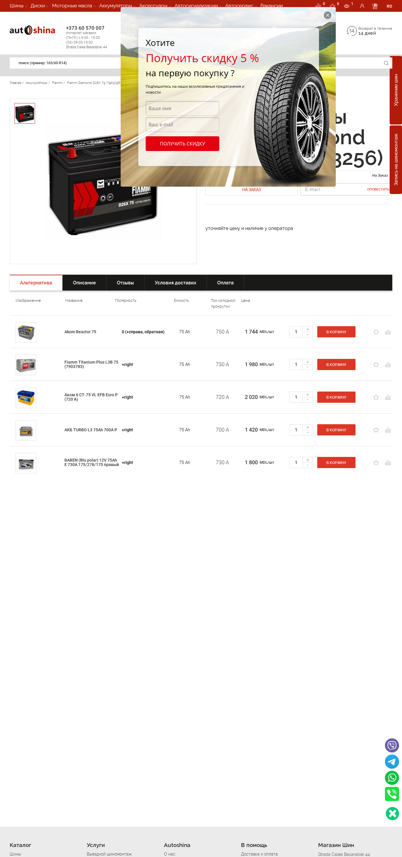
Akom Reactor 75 (80, 331)
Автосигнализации (196, 6)
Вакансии (271, 6)
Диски (38, 6)
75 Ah (184, 331)
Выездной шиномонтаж (109, 854)
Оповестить (378, 189)
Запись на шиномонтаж (396, 160)
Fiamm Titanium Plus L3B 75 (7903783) (91, 364)
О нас (169, 854)
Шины (17, 6)
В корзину (336, 332)
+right (127, 364)
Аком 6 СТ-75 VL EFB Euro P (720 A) (91, 397)
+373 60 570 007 (86, 37)
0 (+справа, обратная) (143, 331)
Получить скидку (182, 143)
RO (389, 6)
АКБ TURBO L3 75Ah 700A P (90, 429)
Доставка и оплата (259, 854)
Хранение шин (396, 90)
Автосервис (239, 6)
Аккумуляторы (115, 6)
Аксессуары (153, 6)
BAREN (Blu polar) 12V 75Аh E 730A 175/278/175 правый (91, 462)
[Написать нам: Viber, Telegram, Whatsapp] (392, 813)
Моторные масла (72, 6)
